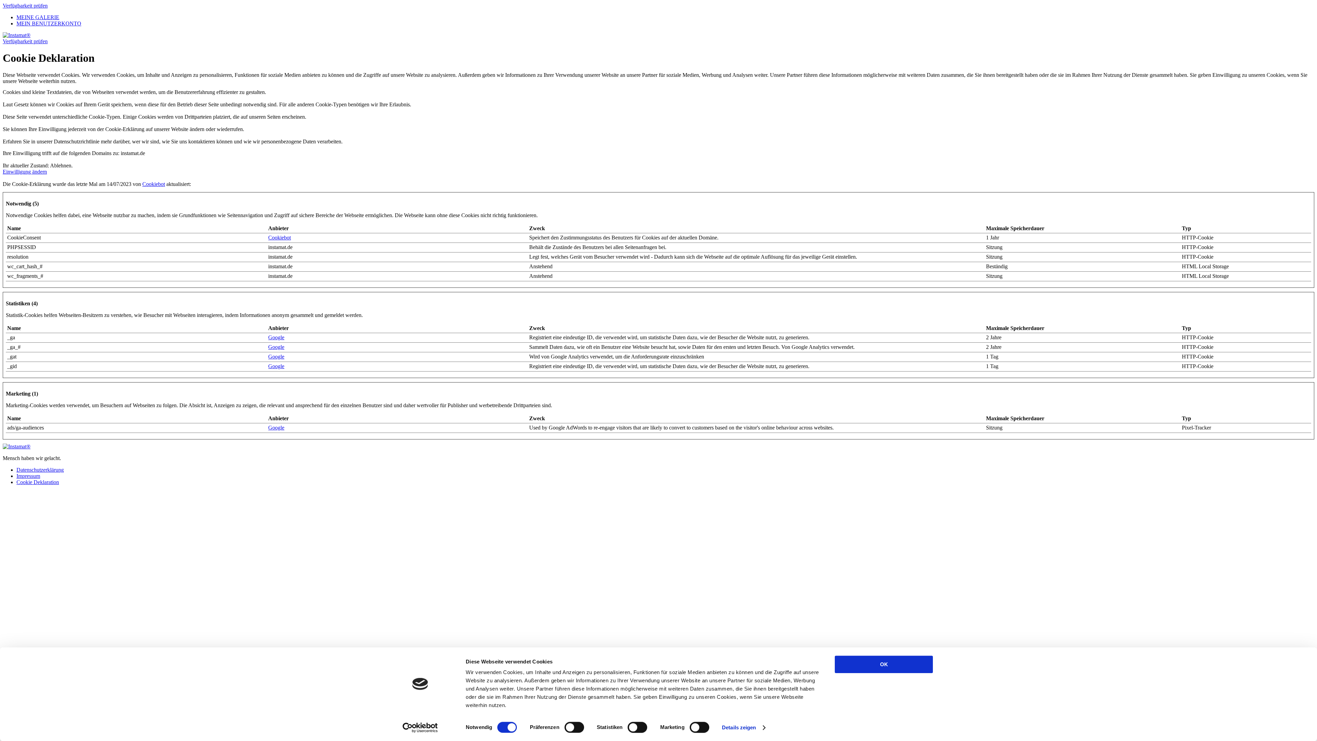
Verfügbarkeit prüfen (25, 6)
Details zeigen (739, 727)
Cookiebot (153, 184)
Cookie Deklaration (37, 482)
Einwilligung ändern (25, 172)
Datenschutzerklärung (40, 470)
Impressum (28, 476)
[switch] (574, 727)
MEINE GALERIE (37, 17)
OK (884, 664)
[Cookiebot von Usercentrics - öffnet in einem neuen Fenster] (420, 727)
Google (276, 337)
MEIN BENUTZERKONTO (48, 23)
